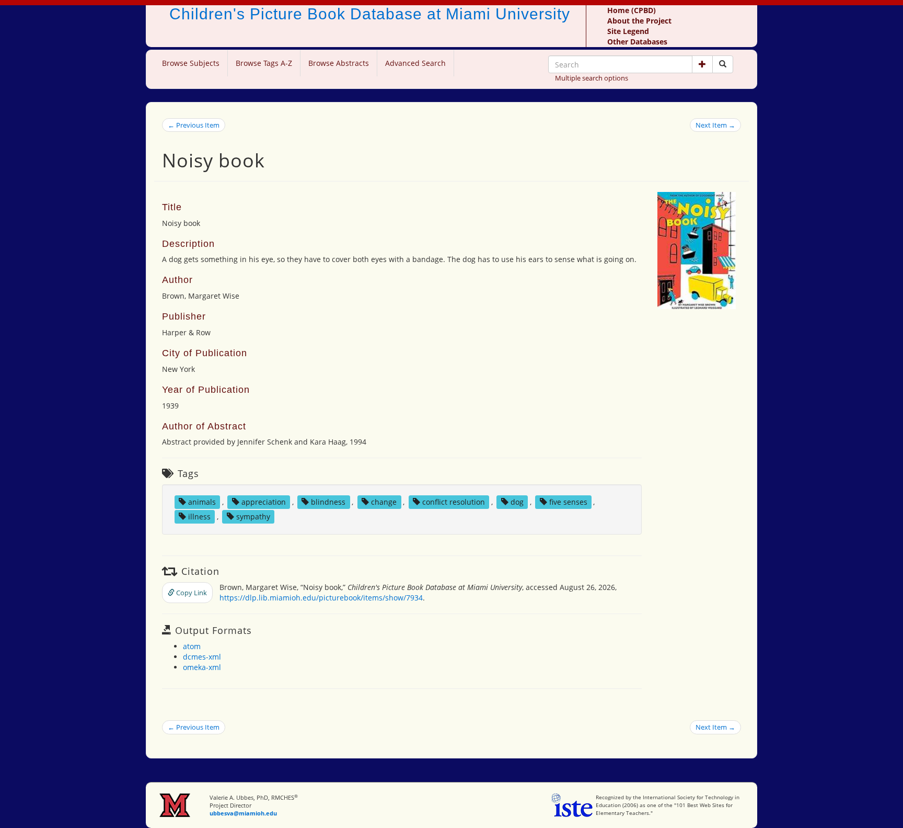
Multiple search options (591, 78)
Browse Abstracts (338, 63)
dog (517, 502)
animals (202, 502)
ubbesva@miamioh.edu (243, 813)
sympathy (253, 516)
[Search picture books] (722, 64)
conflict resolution (453, 502)
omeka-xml (202, 667)
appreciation (263, 502)
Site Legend (628, 31)
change (384, 502)
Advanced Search (415, 63)
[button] (702, 64)
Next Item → (715, 125)
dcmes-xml (202, 657)
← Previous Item (193, 125)
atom (192, 646)
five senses (568, 502)
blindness (328, 502)
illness (199, 516)
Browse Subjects (190, 63)
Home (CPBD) (631, 10)
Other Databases (637, 42)
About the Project (639, 21)
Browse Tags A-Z (264, 63)
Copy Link (191, 592)
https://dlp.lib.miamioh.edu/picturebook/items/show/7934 (321, 598)
